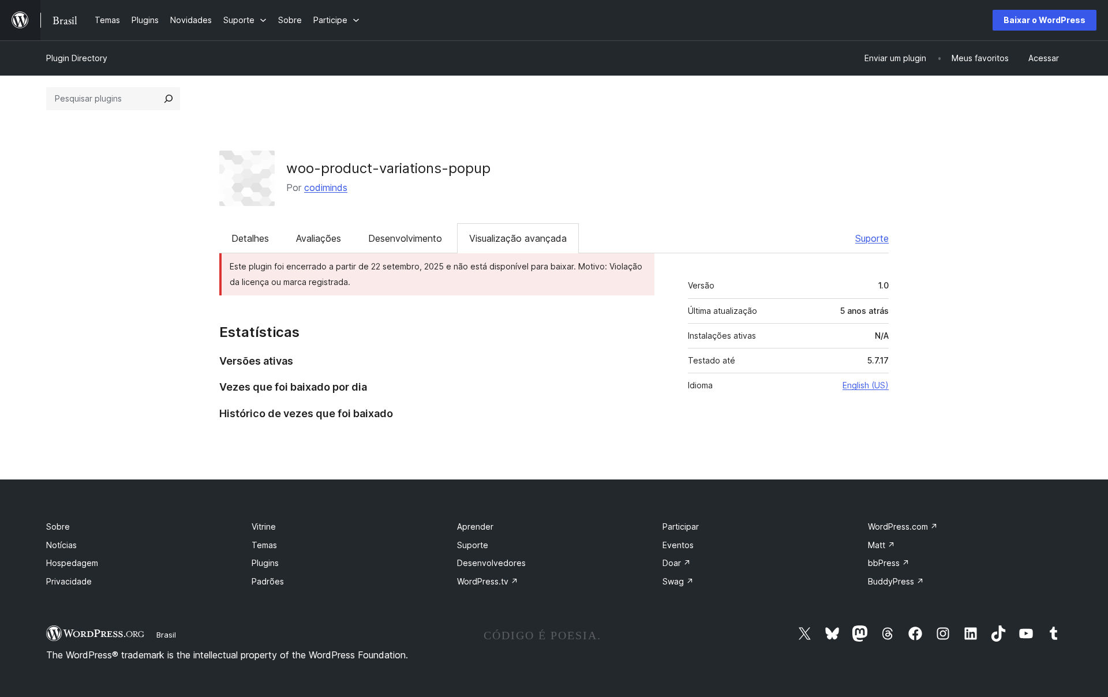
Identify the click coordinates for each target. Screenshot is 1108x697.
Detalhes (250, 238)
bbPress (888, 563)
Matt (881, 545)
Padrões (268, 581)
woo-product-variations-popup (388, 168)
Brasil (166, 634)
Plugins (265, 563)
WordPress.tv (487, 581)
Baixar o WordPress (1044, 20)
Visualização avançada (518, 238)
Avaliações (318, 238)
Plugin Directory (76, 58)
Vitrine (264, 526)
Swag (678, 581)
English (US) (866, 385)
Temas (264, 545)
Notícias (61, 545)
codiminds (325, 187)
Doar (676, 563)
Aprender (475, 526)
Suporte (872, 238)
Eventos (678, 545)
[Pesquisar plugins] (168, 98)
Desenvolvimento (405, 238)
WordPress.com (903, 526)
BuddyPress (896, 581)
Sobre (58, 526)
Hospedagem (72, 563)
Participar (680, 526)
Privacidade (69, 581)
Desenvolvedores (491, 563)
